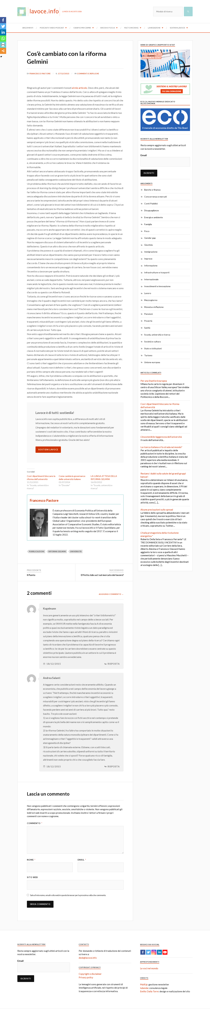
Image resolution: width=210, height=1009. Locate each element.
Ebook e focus (107, 28)
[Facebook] (3, 20)
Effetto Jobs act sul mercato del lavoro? (102, 575)
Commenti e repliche (88, 73)
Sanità (147, 327)
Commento (34, 823)
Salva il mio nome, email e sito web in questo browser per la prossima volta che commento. (68, 895)
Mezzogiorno (150, 300)
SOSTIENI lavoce (48, 449)
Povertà (148, 320)
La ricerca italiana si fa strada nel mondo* (161, 447)
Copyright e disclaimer (90, 973)
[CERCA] (188, 11)
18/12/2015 (53, 664)
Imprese (148, 258)
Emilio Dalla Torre (149, 991)
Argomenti (27, 28)
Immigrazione (150, 251)
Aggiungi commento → (111, 594)
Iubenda (144, 988)
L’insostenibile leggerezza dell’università (161, 436)
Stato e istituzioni (153, 348)
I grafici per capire (82, 28)
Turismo (148, 355)
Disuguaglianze (151, 210)
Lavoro (147, 293)
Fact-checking (131, 28)
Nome (31, 860)
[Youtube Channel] (164, 952)
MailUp (143, 984)
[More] (3, 51)
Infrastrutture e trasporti (156, 272)
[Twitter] (3, 26)
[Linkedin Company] (159, 952)
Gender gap (150, 238)
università (76, 551)
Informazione (150, 265)
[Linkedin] (3, 32)
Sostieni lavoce (177, 28)
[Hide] (1, 56)
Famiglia (148, 224)
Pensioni (148, 314)
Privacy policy (86, 977)
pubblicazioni (36, 551)
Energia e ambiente (153, 217)
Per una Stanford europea (154, 380)
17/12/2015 (63, 73)
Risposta (114, 664)
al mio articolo (79, 87)
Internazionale (151, 279)
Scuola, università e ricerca (157, 334)
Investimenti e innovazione (157, 286)
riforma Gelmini (57, 551)
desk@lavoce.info (88, 957)
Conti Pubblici (151, 203)
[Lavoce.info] (39, 11)
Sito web (32, 877)
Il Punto (31, 575)
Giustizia (148, 244)
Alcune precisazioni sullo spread (157, 509)
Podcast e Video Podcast (52, 28)
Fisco (146, 231)
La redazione (154, 28)
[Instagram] (153, 952)
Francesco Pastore (40, 73)
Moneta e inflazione (154, 307)
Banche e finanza (152, 189)
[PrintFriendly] (3, 45)
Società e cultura (152, 341)
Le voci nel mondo (149, 968)
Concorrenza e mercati (155, 196)
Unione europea (152, 362)
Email (82, 860)
